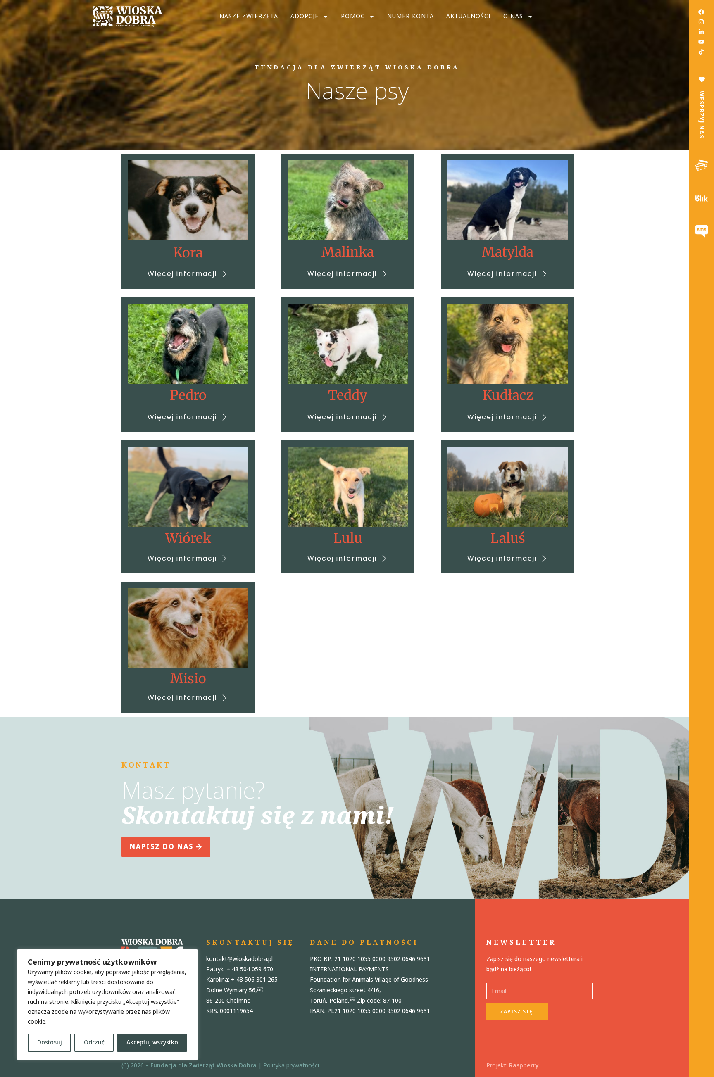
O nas (513, 16)
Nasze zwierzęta (248, 16)
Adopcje (304, 16)
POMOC (353, 16)
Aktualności (468, 16)
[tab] (701, 165)
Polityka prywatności (291, 1065)
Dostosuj (49, 1042)
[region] (107, 1004)
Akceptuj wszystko (152, 1042)
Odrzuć (94, 1042)
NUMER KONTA (410, 16)
